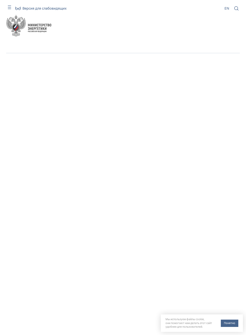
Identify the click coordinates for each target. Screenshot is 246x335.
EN (226, 8)
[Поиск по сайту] (236, 8)
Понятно (229, 323)
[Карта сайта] (7, 9)
